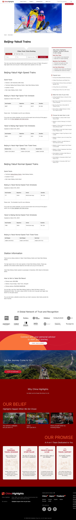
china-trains (10, 34)
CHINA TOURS (23, 1)
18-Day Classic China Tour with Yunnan (61, 89)
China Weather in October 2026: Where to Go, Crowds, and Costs (62, 154)
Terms (74, 508)
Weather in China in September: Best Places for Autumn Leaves (62, 150)
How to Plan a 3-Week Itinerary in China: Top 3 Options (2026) (61, 109)
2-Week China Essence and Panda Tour (61, 80)
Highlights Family (48, 493)
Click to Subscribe (12, 371)
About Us (48, 1)
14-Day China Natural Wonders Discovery (61, 77)
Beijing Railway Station (16, 174)
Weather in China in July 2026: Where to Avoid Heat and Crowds (61, 142)
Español (55, 499)
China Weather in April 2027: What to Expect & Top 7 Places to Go (62, 130)
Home (5, 34)
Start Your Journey (69, 4)
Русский (44, 501)
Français (50, 499)
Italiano (61, 499)
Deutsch (44, 499)
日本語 (49, 501)
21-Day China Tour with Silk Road (60, 87)
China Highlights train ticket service (19, 119)
